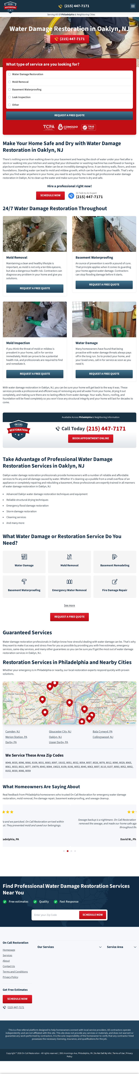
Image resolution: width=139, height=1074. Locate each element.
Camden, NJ (12, 732)
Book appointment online (90, 438)
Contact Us (9, 966)
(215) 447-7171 (106, 428)
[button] (69, 703)
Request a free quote (35, 288)
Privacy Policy (10, 977)
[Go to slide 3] (71, 851)
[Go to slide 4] (75, 851)
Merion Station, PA (16, 737)
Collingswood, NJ (103, 737)
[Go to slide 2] (67, 851)
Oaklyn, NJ (55, 737)
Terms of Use (118, 1053)
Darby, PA (11, 742)
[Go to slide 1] (64, 851)
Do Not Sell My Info (102, 1053)
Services (7, 955)
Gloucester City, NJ (60, 732)
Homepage (9, 950)
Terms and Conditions (15, 972)
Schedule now (93, 915)
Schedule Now (50, 195)
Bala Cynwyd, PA (102, 732)
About (6, 961)
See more (69, 605)
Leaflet (132, 722)
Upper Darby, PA (58, 742)
